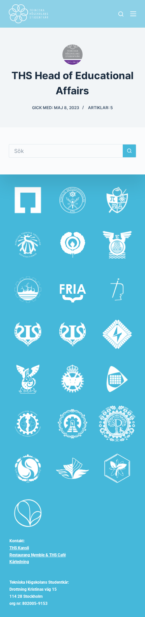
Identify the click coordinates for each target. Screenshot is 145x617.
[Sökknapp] (129, 151)
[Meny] (133, 14)
